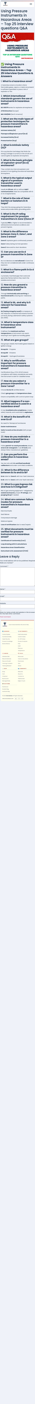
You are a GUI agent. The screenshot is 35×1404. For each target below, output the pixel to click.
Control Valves (21, 636)
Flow (19, 643)
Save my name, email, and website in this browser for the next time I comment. (17, 613)
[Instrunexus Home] (5, 4)
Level (19, 646)
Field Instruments (22, 634)
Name (2, 589)
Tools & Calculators (23, 658)
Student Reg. (5, 689)
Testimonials (21, 678)
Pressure (20, 648)
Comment (4, 566)
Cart (3, 674)
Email (2, 596)
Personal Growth (6, 661)
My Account (5, 678)
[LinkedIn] (16, 698)
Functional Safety (6, 636)
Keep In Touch (21, 681)
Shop (3, 671)
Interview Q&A (6, 656)
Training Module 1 (6, 665)
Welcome (20, 671)
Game (19, 665)
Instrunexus (9, 695)
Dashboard (5, 686)
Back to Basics (6, 643)
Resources (20, 656)
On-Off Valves (21, 639)
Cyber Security (6, 639)
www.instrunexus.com (7, 698)
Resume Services (6, 658)
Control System (6, 634)
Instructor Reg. (6, 691)
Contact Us (21, 676)
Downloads (21, 661)
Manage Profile (6, 681)
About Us (20, 674)
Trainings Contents (7, 663)
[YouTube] (19, 698)
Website (3, 603)
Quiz (19, 663)
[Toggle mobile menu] (31, 4)
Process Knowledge (7, 641)
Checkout (4, 676)
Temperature (21, 650)
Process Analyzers (22, 641)
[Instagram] (22, 698)
